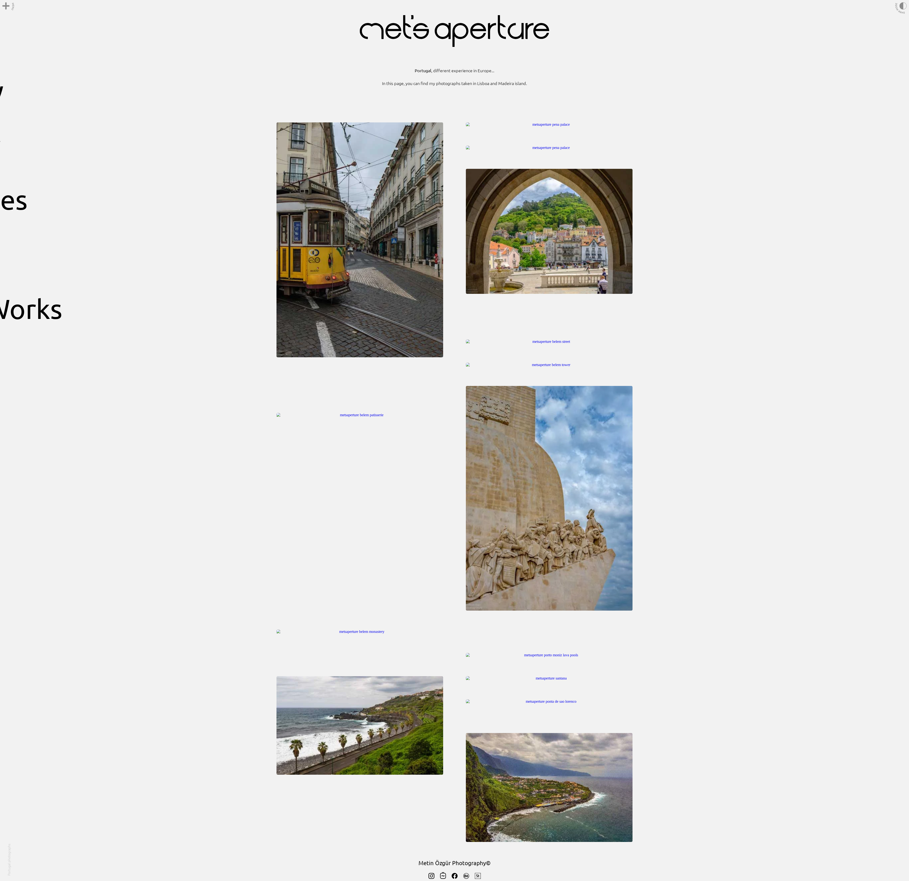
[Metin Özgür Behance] (466, 878)
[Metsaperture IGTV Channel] (443, 878)
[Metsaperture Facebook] (454, 878)
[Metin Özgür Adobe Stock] (477, 878)
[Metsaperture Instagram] (431, 878)
